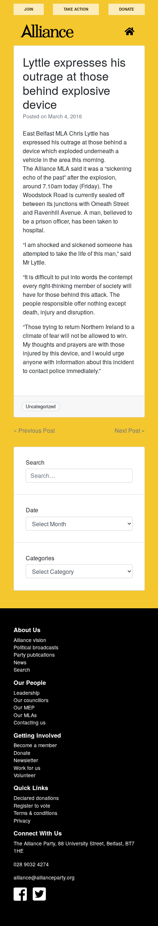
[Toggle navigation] (129, 31)
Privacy (22, 820)
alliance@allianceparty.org (44, 877)
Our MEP (24, 707)
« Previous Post (34, 430)
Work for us (27, 767)
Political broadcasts (36, 647)
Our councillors (31, 700)
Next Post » (130, 430)
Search (22, 669)
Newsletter (26, 760)
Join (28, 9)
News (20, 662)
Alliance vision (30, 639)
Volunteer (25, 775)
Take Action (76, 9)
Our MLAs (25, 715)
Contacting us (30, 722)
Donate (126, 9)
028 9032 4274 (31, 864)
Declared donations (36, 797)
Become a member (35, 745)
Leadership (27, 692)
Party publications (34, 654)
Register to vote (32, 805)
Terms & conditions (35, 812)
